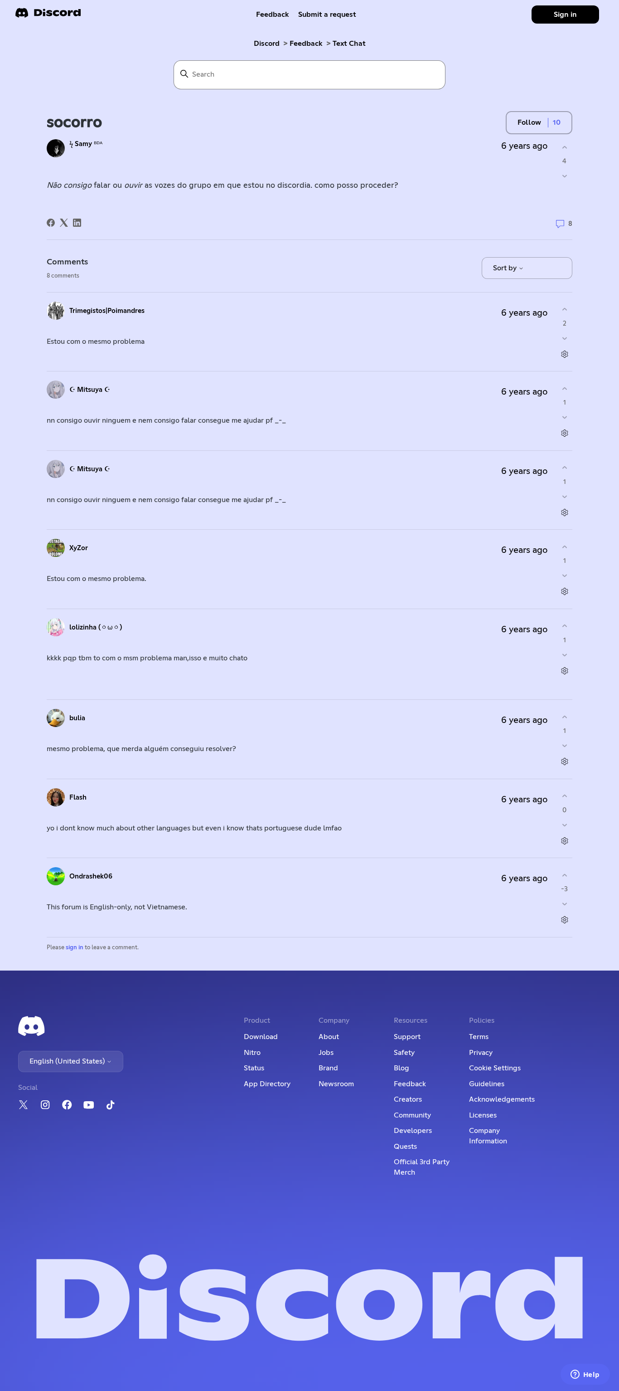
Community (412, 1115)
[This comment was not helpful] (564, 338)
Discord (267, 43)
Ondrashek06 (90, 876)
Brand (328, 1068)
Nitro (252, 1052)
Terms (478, 1036)
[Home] (48, 15)
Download (261, 1036)
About (329, 1036)
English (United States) (67, 1061)
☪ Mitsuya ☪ (89, 389)
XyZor (78, 548)
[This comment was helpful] (564, 309)
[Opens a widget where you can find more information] (585, 1375)
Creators (408, 1099)
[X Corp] (64, 223)
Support (407, 1036)
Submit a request (327, 14)
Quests (405, 1146)
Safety (404, 1052)
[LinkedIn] (77, 223)
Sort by (505, 268)
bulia (77, 718)
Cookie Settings (495, 1068)
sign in (74, 948)
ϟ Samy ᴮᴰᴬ (85, 144)
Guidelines (486, 1084)
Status (254, 1068)
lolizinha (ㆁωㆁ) (95, 627)
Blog (401, 1068)
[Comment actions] (564, 354)
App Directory (267, 1084)
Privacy (481, 1052)
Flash (78, 797)
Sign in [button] (565, 14)
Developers (413, 1130)
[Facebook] (51, 223)
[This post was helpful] (564, 147)
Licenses (483, 1115)
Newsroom (336, 1084)
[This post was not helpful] (564, 176)
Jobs (326, 1052)
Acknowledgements (502, 1099)
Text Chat (349, 43)
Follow (529, 122)
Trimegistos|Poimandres (107, 310)
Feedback (272, 14)
